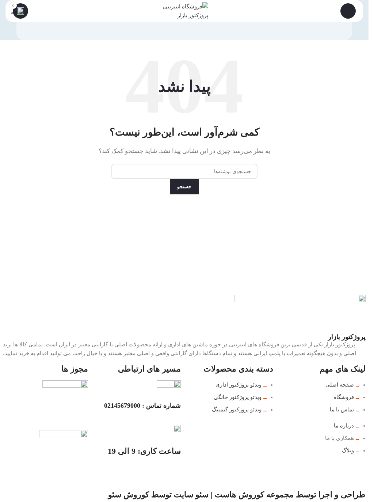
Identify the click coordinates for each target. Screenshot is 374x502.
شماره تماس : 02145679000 (142, 405)
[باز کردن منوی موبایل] (348, 11)
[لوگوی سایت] (184, 10)
